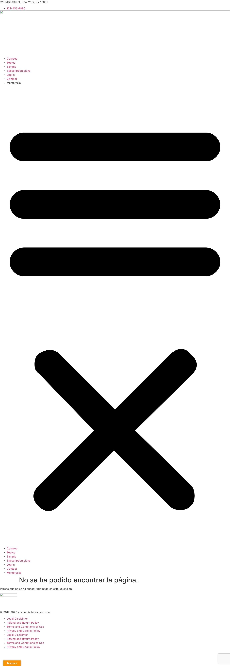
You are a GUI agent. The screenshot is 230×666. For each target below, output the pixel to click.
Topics (11, 62)
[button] (115, 315)
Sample (11, 66)
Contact (12, 78)
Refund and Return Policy (23, 622)
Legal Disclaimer (17, 618)
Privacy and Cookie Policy (23, 630)
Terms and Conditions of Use (25, 626)
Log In (11, 74)
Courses (12, 58)
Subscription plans (18, 70)
